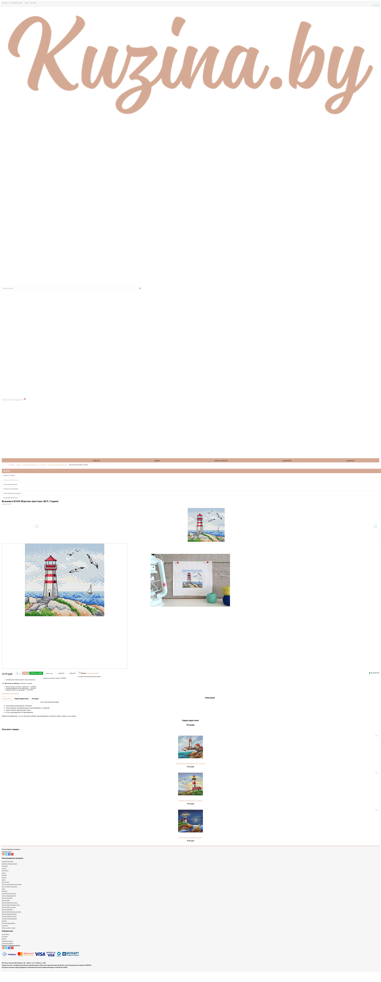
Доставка (33, 3)
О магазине (5, 3)
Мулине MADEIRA (7, 909)
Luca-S (4, 873)
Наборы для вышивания (10, 480)
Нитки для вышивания (10, 484)
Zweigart (4, 921)
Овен (3, 889)
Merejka (4, 875)
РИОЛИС (4, 891)
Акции (157, 461)
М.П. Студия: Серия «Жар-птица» (12, 884)
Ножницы (5, 925)
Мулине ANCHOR (7, 898)
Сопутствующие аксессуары (12, 493)
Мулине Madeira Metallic (9, 914)
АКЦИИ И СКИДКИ (9, 475)
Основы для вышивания (10, 489)
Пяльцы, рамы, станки (8, 928)
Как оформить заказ (17, 3)
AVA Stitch (5, 866)
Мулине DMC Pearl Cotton (10, 903)
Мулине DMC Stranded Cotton (11, 905)
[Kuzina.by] (190, 118)
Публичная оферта (7, 943)
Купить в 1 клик (36, 673)
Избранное (72, 673)
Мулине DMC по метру (9, 907)
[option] (206, 533)
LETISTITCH (5, 870)
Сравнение (61, 673)
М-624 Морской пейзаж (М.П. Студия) (190, 763)
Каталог (35, 461)
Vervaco (4, 877)
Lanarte (4, 868)
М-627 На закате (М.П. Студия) (190, 837)
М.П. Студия (5, 882)
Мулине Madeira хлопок (9, 916)
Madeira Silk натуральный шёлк (11, 912)
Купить (25, 673)
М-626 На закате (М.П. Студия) (190, 800)
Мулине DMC (6, 900)
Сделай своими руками (9, 893)
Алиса (3, 880)
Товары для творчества (10, 498)
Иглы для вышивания (8, 923)
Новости (96, 461)
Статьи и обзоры (221, 461)
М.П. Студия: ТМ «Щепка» (9, 886)
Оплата (26, 3)
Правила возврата (7, 941)
